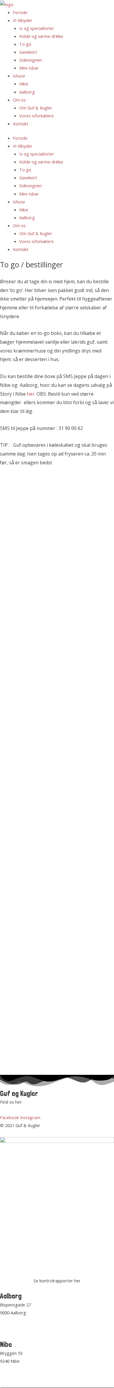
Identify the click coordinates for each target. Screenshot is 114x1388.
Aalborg (27, 92)
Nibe (23, 84)
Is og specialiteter (36, 28)
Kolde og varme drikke (41, 36)
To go (25, 44)
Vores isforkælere (36, 116)
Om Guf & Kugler (35, 108)
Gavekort (28, 52)
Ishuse (19, 76)
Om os (19, 100)
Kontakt (20, 124)
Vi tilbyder (22, 20)
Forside (20, 12)
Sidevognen (30, 60)
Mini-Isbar (29, 68)
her (30, 394)
